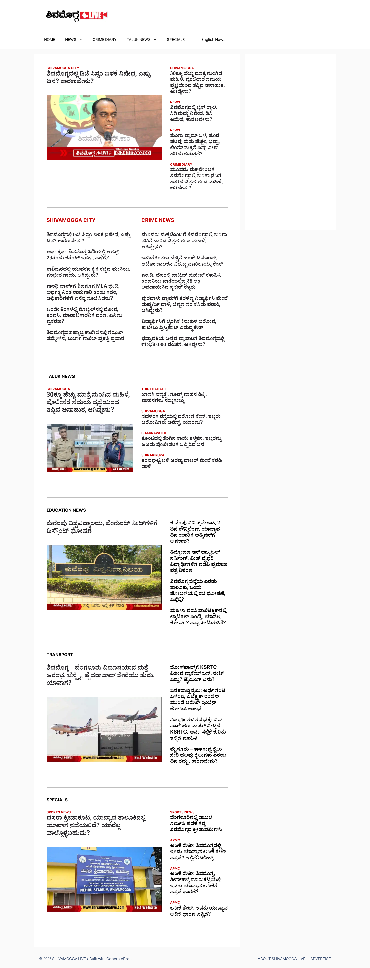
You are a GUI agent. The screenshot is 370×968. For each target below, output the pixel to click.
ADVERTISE (320, 960)
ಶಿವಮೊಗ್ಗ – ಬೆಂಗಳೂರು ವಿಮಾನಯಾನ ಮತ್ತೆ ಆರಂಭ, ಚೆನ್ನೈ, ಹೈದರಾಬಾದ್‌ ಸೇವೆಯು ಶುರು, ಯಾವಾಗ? (101, 676)
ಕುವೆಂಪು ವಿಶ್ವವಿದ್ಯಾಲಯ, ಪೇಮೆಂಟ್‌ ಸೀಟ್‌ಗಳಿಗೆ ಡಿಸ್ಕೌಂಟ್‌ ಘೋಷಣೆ (102, 528)
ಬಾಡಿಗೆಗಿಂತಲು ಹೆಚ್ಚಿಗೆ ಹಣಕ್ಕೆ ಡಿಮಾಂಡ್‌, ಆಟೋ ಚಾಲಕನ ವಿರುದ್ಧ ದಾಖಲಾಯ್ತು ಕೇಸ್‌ (182, 262)
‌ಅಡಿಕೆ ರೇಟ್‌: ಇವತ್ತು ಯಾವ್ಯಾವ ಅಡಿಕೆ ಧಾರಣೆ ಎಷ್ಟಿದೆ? (199, 912)
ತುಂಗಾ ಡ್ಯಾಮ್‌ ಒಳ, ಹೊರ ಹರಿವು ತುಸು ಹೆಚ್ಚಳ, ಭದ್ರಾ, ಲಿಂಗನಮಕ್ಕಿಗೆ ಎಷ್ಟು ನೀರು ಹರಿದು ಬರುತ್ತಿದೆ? (195, 146)
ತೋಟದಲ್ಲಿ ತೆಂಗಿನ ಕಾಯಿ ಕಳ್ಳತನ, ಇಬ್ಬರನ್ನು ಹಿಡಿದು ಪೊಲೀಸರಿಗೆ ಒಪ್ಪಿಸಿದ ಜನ (181, 442)
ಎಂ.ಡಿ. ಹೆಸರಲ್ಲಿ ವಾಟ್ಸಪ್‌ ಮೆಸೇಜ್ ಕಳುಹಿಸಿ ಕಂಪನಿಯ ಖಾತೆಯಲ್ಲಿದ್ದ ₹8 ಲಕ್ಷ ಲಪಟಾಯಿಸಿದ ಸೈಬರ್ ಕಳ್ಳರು (181, 282)
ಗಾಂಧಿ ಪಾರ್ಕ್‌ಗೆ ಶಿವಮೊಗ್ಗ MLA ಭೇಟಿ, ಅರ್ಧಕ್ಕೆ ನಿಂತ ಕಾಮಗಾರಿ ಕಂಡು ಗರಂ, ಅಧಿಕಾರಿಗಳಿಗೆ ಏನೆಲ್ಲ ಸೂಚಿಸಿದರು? (83, 293)
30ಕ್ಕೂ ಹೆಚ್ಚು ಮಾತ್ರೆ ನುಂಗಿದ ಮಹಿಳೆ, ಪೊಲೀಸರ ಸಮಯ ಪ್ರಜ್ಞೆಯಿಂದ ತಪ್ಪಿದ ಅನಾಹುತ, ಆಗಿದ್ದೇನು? (197, 83)
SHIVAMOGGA (182, 68)
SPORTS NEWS (59, 813)
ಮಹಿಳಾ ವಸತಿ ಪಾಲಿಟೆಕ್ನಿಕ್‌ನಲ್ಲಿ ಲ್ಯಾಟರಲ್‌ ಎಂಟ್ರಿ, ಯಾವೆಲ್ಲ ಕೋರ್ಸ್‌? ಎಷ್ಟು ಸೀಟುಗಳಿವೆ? (198, 618)
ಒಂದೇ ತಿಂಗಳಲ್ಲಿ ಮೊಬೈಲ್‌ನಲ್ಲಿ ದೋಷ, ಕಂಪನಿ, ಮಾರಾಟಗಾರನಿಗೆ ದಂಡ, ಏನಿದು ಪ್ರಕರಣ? (84, 316)
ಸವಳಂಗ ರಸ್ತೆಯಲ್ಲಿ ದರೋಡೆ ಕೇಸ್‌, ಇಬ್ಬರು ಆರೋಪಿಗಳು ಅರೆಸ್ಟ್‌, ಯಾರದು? (181, 420)
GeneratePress (119, 960)
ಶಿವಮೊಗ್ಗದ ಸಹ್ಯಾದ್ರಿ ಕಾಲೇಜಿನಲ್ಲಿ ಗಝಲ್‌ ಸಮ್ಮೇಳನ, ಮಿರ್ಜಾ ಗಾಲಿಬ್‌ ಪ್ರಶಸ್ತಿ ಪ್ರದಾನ (85, 337)
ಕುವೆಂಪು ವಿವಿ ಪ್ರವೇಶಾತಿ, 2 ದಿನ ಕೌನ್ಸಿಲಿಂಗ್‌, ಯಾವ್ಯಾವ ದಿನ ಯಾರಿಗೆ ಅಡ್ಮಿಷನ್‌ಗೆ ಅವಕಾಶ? (195, 533)
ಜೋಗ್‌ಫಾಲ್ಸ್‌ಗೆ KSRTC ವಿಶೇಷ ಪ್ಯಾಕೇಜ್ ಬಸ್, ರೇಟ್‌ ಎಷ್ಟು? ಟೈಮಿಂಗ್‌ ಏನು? (197, 674)
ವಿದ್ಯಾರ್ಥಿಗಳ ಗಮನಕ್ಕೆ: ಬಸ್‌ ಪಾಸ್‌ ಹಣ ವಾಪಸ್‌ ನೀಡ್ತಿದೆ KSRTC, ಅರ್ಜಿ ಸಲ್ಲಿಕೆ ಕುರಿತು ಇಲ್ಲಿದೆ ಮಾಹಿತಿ (198, 730)
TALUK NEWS (139, 40)
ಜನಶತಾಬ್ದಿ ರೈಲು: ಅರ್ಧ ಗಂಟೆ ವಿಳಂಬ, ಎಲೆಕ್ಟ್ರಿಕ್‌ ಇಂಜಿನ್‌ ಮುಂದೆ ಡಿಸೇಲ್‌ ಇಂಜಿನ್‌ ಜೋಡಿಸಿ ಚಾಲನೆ (198, 701)
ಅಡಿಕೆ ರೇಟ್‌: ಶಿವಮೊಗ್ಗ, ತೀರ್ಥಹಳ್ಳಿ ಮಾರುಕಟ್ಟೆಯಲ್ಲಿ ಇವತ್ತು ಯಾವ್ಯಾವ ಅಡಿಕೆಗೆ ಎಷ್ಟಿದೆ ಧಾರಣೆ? (195, 884)
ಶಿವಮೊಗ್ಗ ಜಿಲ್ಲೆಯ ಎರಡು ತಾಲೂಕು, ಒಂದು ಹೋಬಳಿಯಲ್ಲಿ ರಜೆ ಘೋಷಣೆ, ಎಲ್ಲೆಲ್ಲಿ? (197, 591)
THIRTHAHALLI (153, 389)
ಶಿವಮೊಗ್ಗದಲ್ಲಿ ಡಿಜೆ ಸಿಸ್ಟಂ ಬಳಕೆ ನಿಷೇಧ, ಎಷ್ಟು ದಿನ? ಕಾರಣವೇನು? (99, 78)
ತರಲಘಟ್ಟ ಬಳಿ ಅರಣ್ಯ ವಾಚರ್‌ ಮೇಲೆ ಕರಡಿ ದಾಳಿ (181, 464)
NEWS (70, 40)
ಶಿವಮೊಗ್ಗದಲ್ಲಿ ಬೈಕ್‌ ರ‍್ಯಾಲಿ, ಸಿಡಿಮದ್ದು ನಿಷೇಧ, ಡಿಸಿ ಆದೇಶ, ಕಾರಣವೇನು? (193, 114)
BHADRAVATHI (153, 433)
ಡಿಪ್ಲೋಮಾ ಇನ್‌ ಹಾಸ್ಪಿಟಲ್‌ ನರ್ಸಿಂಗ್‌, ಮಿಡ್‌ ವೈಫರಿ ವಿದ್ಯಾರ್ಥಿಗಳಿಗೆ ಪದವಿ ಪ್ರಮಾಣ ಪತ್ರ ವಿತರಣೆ (198, 562)
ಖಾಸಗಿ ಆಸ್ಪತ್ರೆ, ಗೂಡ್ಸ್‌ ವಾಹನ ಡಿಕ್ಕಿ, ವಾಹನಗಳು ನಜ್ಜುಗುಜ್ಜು (174, 398)
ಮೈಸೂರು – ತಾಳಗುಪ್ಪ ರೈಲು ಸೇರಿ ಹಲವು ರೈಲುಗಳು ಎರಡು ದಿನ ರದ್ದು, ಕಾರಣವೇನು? (198, 756)
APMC (175, 841)
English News (213, 40)
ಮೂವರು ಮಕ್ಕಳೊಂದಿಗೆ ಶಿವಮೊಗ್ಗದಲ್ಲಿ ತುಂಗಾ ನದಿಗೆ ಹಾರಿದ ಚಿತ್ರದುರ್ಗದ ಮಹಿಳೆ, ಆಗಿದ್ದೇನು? (196, 180)
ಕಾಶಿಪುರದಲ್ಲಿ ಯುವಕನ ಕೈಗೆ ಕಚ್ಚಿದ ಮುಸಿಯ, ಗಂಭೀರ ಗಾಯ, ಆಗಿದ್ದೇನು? (88, 273)
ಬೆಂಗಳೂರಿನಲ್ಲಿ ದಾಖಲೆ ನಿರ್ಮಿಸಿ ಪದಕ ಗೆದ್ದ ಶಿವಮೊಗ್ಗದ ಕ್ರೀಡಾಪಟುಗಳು (196, 824)
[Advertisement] (290, 142)
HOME (49, 40)
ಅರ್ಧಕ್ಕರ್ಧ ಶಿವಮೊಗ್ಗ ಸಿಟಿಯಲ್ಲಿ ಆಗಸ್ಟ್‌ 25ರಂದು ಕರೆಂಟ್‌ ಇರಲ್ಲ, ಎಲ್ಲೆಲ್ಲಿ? (83, 256)
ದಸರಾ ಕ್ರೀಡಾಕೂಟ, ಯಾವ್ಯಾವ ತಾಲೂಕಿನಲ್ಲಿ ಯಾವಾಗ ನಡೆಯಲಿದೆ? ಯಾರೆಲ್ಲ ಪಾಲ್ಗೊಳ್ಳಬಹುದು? (96, 826)
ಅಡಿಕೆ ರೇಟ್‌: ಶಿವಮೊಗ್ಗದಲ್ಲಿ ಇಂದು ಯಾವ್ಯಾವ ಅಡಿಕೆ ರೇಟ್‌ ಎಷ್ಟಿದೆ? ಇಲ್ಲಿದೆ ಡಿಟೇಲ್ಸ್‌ (198, 853)
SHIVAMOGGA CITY (63, 68)
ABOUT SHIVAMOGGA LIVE (281, 960)
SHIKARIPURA (152, 456)
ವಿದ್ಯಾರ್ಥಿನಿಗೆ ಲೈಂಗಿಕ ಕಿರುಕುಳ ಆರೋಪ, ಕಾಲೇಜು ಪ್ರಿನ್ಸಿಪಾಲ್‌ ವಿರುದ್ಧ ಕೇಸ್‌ (178, 325)
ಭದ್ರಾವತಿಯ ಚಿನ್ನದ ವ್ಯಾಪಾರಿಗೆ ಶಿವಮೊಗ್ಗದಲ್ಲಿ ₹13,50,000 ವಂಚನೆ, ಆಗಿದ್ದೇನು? (182, 343)
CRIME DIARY (105, 40)
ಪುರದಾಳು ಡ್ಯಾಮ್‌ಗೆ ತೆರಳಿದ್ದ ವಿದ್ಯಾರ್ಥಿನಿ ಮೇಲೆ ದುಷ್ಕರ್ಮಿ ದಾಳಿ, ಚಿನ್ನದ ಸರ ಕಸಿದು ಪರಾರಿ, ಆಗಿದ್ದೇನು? (184, 305)
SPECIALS (176, 40)
